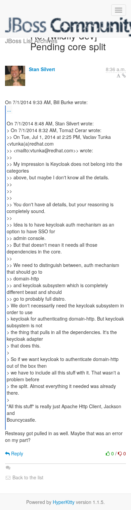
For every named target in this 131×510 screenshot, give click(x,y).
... (9, 109)
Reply (16, 453)
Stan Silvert (42, 69)
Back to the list (27, 477)
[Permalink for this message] (124, 75)
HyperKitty (64, 502)
